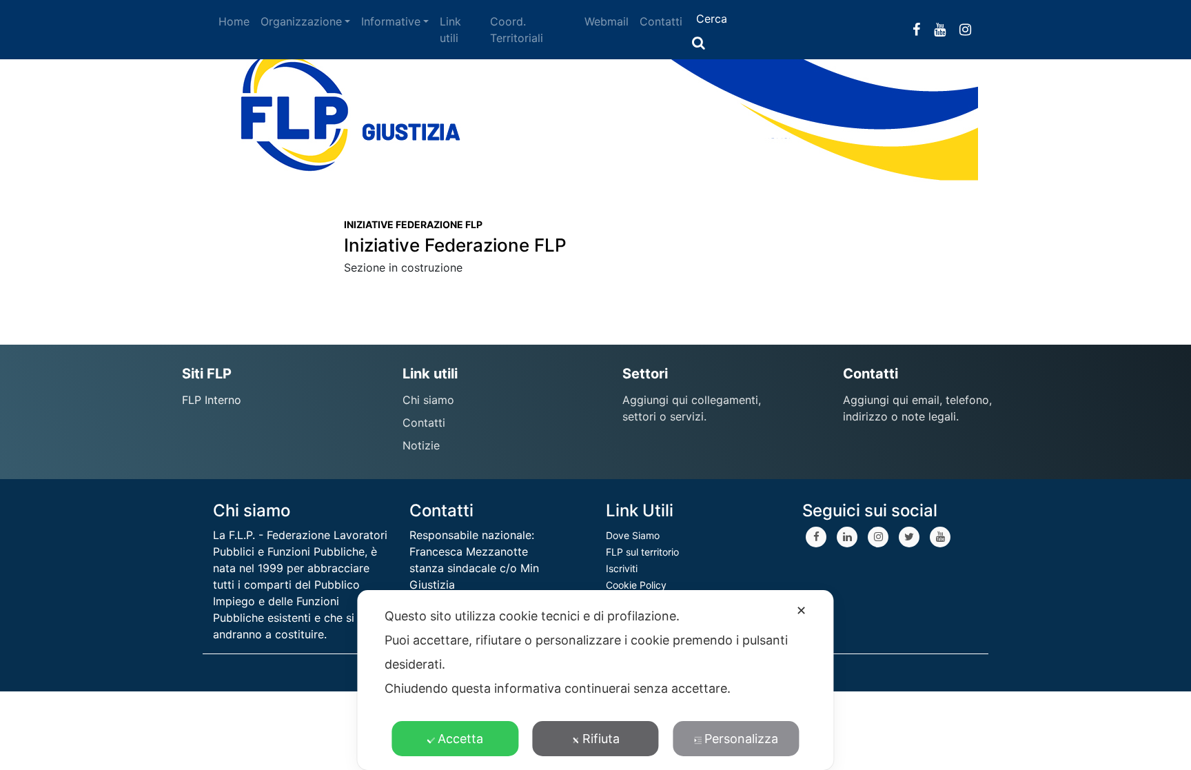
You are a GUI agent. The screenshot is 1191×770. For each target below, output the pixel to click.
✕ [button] (801, 610)
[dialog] (595, 680)
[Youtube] (940, 537)
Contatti (661, 21)
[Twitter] (909, 537)
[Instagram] (878, 537)
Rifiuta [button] (601, 738)
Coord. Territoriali (516, 29)
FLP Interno (211, 400)
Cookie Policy (636, 585)
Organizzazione (301, 21)
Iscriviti (622, 568)
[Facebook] (816, 537)
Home (234, 21)
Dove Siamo (633, 535)
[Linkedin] (847, 537)
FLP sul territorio (642, 552)
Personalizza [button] (741, 738)
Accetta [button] (460, 738)
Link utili (450, 29)
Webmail (606, 21)
